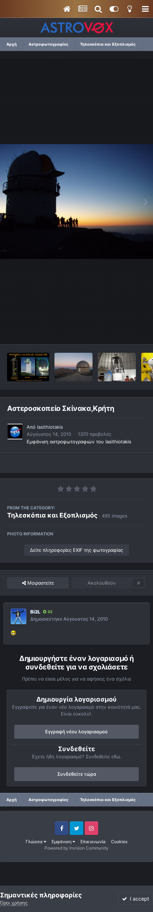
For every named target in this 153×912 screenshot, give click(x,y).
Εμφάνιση (62, 841)
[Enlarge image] (13, 632)
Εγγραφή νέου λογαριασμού (76, 731)
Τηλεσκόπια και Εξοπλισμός (52, 515)
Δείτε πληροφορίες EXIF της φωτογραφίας (76, 550)
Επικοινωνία (93, 841)
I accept (138, 899)
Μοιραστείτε (40, 583)
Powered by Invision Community (76, 848)
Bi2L (35, 612)
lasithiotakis (50, 427)
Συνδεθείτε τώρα (76, 774)
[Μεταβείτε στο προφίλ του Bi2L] (18, 616)
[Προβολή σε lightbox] (76, 201)
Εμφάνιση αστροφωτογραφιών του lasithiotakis (79, 441)
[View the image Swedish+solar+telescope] (28, 367)
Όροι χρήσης (14, 903)
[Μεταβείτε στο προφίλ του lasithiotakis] (15, 431)
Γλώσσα (35, 841)
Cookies (119, 841)
